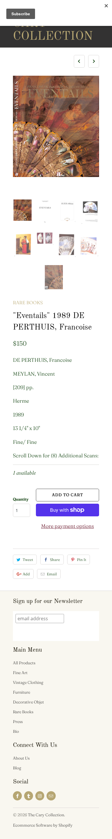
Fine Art (20, 672)
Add (26, 574)
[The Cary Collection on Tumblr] (28, 795)
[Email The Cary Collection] (51, 795)
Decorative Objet (28, 702)
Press (18, 721)
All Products (24, 662)
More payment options (67, 526)
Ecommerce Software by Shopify (43, 825)
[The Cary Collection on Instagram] (39, 795)
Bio (16, 731)
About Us (21, 758)
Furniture (21, 692)
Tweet (28, 559)
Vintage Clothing (28, 682)
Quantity (20, 499)
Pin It (81, 559)
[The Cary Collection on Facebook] (17, 795)
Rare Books (28, 302)
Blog (17, 767)
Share (55, 559)
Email (52, 574)
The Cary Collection (36, 24)
